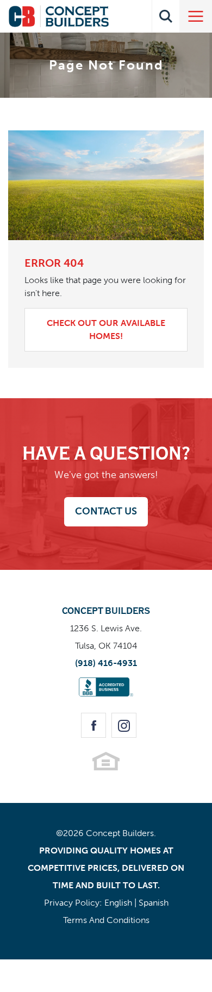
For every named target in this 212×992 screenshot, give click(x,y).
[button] (165, 16)
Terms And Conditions (106, 920)
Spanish (154, 902)
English (118, 902)
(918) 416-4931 (106, 663)
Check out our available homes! (106, 329)
